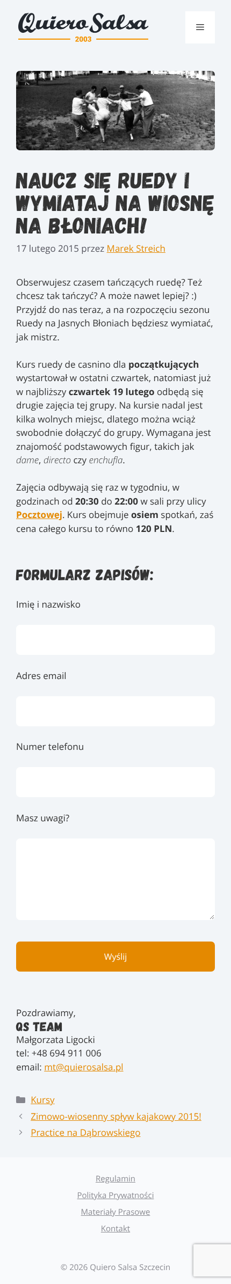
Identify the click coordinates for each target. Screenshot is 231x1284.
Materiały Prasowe (115, 1212)
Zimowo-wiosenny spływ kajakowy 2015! (116, 1116)
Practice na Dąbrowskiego (85, 1132)
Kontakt (115, 1228)
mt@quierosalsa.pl (83, 1067)
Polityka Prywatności (115, 1195)
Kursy (42, 1099)
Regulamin (115, 1178)
